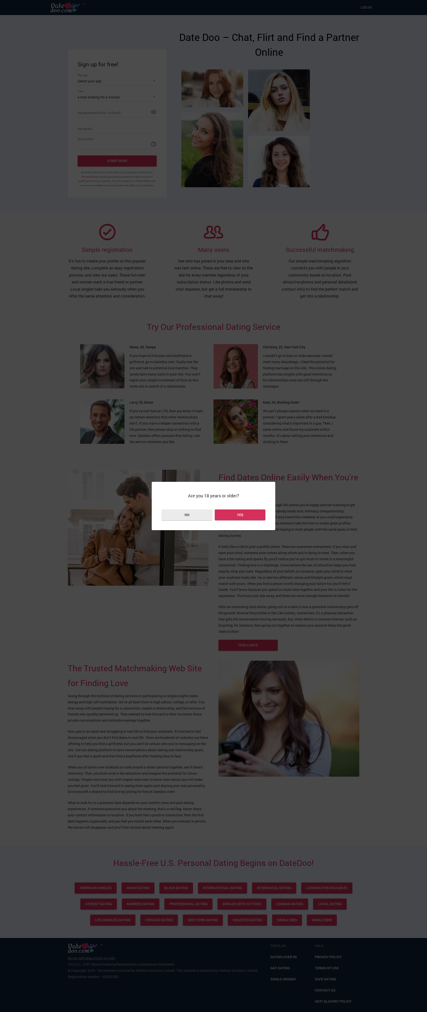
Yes (240, 514)
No (187, 514)
